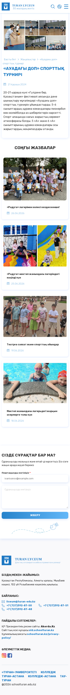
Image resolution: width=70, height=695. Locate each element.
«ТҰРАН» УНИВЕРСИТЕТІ (19, 672)
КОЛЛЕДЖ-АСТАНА (42, 676)
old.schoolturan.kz (41, 630)
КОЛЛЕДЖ (48, 672)
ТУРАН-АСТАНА (13, 676)
